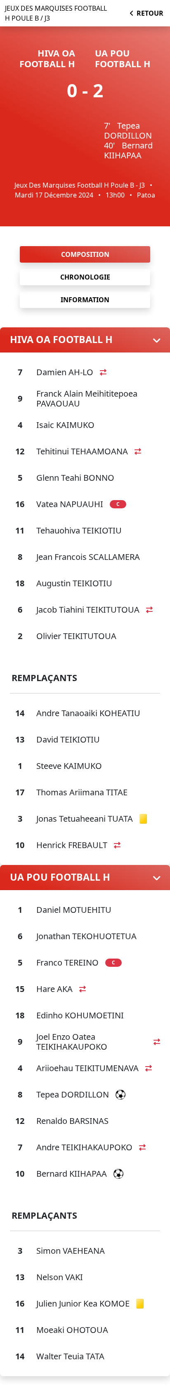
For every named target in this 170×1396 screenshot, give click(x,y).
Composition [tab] (85, 254)
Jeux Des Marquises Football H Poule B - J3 (79, 185)
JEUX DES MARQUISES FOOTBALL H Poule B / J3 (56, 13)
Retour (150, 13)
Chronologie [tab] (85, 277)
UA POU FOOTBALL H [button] (60, 877)
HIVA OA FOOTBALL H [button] (61, 339)
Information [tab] (85, 299)
